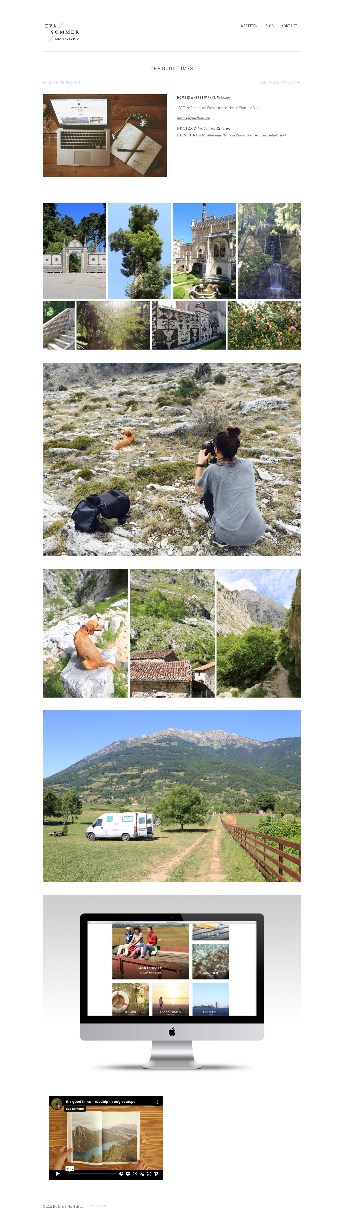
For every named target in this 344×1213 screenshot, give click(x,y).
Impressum (98, 1206)
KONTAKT (289, 26)
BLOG (269, 26)
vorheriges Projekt (278, 82)
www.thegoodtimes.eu (193, 118)
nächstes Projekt (64, 82)
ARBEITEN (249, 26)
